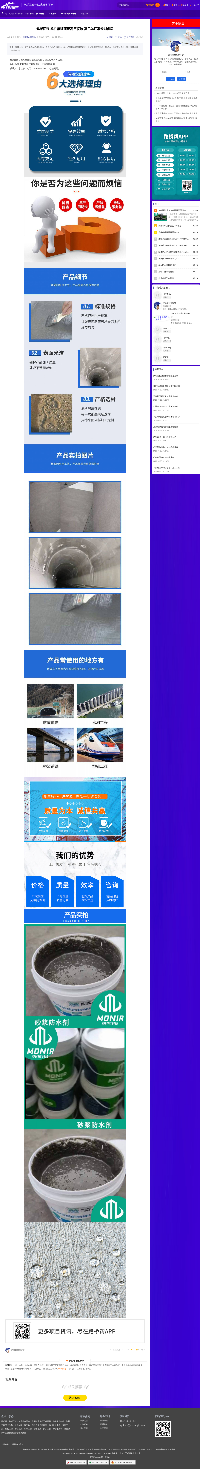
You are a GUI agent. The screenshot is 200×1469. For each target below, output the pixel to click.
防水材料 (30, 13)
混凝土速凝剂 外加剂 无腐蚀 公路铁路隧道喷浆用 (176, 113)
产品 (12, 13)
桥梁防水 (20, 13)
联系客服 (104, 1424)
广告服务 (84, 1424)
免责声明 (104, 1428)
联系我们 (62, 1369)
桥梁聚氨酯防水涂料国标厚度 (165, 447)
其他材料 (84, 13)
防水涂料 (52, 13)
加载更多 (76, 1397)
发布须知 (84, 1428)
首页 (6, 13)
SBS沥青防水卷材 (68, 13)
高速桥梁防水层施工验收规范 (165, 427)
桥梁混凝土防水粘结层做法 (164, 437)
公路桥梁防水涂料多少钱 (163, 457)
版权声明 (130, 37)
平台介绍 (104, 1420)
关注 (172, 79)
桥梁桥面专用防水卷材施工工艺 (166, 468)
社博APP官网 (18, 1444)
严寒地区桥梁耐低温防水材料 (165, 396)
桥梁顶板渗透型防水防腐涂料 (165, 376)
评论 (111, 37)
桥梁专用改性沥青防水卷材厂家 (166, 417)
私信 (183, 79)
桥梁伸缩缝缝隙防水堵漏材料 (165, 406)
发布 (175, 5)
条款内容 (84, 1420)
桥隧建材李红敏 (29, 37)
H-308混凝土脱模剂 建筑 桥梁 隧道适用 (172, 93)
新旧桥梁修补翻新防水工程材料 (166, 386)
